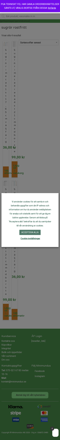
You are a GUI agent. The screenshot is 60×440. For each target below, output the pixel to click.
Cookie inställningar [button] (30, 238)
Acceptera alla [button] (30, 232)
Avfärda (52, 8)
